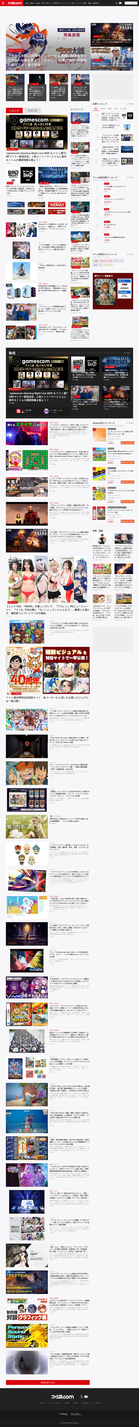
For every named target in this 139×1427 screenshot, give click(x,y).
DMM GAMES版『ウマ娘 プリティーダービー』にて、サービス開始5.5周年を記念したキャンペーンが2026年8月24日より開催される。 (69, 719)
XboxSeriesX (108, 265)
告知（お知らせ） (12, 149)
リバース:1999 (56, 816)
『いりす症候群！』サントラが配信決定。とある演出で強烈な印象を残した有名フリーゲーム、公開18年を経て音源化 (52, 247)
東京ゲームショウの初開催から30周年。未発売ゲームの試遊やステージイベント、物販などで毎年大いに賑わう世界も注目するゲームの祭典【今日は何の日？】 (69, 1034)
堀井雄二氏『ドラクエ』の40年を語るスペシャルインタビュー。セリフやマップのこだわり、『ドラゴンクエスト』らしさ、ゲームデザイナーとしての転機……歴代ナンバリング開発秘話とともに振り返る (102, 551)
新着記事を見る (48, 1382)
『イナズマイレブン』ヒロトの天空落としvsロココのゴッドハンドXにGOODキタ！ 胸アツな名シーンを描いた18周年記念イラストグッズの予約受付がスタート (69, 874)
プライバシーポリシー (55, 1403)
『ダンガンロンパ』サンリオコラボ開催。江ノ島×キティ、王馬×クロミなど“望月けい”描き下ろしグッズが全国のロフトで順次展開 (69, 1222)
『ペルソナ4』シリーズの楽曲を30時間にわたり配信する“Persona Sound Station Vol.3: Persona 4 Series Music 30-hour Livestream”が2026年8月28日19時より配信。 (69, 1335)
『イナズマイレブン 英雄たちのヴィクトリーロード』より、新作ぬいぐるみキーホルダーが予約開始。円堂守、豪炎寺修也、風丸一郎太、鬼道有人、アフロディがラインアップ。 (69, 853)
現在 (95, 108)
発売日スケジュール (59, 3)
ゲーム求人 (71, 3)
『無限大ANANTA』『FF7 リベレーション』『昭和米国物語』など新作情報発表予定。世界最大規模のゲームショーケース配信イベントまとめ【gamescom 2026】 (53, 191)
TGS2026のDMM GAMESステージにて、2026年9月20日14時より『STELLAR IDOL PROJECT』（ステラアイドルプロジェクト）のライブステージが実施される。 (69, 987)
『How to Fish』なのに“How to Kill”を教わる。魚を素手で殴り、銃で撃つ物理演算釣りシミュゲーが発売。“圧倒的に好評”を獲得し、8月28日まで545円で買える (69, 1088)
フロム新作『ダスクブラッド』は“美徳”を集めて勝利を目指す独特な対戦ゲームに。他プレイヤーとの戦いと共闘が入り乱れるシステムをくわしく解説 (58, 91)
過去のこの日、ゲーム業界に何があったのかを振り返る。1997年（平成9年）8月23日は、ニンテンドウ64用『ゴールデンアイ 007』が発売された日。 (69, 487)
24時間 (103, 108)
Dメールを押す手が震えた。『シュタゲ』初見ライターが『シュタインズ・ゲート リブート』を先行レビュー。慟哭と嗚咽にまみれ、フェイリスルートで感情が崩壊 (80, 161)
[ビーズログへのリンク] (76, 1414)
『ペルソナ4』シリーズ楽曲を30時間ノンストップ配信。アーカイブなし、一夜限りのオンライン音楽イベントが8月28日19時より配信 (69, 1329)
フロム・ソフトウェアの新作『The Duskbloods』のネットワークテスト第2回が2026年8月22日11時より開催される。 (69, 933)
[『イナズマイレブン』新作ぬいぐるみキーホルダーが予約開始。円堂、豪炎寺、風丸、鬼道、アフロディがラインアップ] (27, 853)
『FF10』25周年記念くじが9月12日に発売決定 (52, 266)
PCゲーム (49, 3)
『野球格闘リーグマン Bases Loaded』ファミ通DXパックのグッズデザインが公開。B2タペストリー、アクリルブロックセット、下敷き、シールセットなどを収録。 (69, 1067)
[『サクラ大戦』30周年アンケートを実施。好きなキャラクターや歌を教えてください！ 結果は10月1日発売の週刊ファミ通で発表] (48, 47)
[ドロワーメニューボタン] (3, 3)
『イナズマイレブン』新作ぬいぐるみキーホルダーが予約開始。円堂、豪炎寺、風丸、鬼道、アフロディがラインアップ (69, 847)
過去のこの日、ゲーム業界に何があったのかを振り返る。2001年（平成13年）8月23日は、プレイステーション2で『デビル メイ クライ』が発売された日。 (69, 513)
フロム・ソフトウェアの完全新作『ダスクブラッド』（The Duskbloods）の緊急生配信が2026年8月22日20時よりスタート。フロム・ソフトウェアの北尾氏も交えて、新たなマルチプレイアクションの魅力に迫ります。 (69, 1282)
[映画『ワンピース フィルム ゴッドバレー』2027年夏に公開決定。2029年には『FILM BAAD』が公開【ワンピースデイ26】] (20, 175)
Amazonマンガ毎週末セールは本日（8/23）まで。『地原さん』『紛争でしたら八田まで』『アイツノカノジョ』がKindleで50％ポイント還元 (52, 226)
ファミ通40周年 (16, 693)
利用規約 (67, 1403)
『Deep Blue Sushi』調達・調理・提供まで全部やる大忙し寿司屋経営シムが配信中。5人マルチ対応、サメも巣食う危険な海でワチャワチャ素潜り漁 (69, 1115)
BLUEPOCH (52, 823)
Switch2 (32, 3)
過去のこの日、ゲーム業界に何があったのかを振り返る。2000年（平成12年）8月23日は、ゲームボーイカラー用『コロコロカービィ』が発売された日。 (69, 460)
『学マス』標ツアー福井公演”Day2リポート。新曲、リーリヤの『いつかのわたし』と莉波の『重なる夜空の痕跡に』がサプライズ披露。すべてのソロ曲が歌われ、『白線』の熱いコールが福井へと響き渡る (69, 1195)
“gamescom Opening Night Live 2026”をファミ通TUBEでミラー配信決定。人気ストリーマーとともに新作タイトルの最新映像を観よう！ (36, 156)
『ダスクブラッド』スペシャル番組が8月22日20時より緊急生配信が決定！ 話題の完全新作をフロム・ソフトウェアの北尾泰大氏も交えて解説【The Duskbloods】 (15, 91)
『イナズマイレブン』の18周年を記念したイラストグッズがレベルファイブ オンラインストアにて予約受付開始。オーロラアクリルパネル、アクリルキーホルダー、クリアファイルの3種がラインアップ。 (69, 880)
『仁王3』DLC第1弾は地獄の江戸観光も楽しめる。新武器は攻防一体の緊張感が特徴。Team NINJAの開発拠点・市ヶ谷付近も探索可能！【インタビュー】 (80, 220)
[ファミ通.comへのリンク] (15, 3)
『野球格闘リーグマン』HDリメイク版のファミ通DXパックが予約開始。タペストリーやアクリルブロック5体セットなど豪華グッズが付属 (69, 1061)
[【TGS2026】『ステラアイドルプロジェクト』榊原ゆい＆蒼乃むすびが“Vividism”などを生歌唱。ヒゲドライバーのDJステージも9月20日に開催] (27, 987)
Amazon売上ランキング (104, 423)
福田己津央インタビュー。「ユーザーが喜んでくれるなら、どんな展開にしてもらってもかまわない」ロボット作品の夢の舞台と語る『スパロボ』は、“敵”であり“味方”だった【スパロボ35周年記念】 (111, 64)
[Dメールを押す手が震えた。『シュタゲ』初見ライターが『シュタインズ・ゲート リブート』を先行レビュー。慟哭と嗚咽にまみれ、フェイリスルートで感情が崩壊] (80, 147)
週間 (109, 108)
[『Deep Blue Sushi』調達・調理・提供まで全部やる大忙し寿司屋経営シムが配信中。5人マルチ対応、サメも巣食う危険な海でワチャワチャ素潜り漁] (27, 1121)
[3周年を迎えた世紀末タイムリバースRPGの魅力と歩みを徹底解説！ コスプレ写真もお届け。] (27, 826)
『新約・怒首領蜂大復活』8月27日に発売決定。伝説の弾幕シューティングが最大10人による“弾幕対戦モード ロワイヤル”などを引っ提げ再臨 (69, 1142)
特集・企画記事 (93, 3)
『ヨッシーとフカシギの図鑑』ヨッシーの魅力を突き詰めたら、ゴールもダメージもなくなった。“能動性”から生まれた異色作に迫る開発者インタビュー (80, 275)
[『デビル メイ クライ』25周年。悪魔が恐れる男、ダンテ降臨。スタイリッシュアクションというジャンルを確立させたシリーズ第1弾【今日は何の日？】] (27, 514)
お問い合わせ (42, 1403)
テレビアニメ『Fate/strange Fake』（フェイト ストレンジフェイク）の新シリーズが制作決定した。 (69, 960)
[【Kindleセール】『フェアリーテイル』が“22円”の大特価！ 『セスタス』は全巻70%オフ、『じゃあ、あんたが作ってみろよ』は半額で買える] (102, 599)
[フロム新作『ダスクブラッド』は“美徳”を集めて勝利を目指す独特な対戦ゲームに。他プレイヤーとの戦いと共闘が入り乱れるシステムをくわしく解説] (58, 79)
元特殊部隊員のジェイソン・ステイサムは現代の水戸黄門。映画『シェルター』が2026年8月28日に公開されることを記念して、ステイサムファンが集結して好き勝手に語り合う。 (69, 433)
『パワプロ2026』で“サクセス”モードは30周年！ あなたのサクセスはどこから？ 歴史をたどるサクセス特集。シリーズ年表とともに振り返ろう (80, 334)
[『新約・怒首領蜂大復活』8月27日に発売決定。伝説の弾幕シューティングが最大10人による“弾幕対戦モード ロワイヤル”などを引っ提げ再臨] (27, 1148)
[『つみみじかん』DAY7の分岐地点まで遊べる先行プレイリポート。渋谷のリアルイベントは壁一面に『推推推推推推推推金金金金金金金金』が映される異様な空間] (27, 1175)
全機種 (96, 261)
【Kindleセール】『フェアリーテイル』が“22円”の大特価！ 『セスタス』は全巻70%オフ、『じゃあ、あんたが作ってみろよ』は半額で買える (102, 611)
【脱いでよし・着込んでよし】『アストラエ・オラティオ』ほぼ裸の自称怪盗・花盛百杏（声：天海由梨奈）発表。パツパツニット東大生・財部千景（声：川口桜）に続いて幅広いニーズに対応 (69, 1249)
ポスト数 (123, 108)
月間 (115, 108)
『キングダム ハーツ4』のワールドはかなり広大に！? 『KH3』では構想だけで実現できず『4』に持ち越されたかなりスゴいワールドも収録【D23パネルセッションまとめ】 (123, 582)
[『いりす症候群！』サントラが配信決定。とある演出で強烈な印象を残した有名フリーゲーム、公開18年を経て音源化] (21, 250)
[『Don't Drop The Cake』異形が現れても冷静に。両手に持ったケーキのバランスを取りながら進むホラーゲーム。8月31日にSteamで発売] (27, 746)
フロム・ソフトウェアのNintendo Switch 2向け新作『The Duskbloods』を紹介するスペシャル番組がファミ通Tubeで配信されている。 (69, 540)
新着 (26, 3)
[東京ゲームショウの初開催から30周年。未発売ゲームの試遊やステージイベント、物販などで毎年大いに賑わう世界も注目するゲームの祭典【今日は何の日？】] (27, 1041)
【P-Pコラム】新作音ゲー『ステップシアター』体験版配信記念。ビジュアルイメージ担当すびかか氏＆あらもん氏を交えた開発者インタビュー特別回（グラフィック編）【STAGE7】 (69, 1302)
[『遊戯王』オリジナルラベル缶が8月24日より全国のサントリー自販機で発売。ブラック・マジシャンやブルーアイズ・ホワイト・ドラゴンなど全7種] (127, 161)
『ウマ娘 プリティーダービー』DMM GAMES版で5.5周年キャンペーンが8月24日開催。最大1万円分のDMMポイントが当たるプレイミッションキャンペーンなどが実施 (69, 713)
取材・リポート (12, 602)
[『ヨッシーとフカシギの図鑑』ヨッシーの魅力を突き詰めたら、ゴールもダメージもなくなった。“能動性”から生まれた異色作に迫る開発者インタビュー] (80, 262)
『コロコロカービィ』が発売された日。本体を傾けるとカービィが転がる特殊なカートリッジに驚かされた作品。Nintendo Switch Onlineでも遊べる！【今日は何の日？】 (69, 454)
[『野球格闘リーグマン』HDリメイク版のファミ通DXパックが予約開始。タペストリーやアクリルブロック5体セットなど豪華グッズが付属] (27, 1068)
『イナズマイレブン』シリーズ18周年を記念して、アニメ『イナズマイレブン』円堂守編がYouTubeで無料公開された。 (69, 772)
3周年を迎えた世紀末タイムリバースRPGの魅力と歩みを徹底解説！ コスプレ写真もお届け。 (68, 820)
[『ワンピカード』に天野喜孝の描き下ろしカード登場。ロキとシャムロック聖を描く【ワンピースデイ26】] (21, 312)
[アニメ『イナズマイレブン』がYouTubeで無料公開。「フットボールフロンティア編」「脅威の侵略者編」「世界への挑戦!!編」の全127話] (27, 773)
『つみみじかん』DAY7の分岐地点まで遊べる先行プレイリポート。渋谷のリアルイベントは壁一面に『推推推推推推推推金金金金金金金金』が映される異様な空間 (69, 1168)
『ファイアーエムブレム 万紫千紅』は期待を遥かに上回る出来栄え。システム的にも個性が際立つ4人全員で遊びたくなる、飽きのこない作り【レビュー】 (123, 551)
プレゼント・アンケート (16, 51)
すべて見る (130, 104)
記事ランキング (100, 104)
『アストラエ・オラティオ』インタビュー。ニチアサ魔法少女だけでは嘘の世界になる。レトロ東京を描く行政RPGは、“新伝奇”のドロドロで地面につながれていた (80, 131)
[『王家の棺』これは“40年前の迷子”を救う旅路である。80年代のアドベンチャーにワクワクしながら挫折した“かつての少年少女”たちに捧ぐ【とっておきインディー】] (27, 907)
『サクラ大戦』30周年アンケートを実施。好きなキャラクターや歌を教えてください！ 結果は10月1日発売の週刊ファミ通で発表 (47, 60)
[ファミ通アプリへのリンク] (63, 1414)
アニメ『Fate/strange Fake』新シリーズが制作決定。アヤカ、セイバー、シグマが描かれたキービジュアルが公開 (69, 954)
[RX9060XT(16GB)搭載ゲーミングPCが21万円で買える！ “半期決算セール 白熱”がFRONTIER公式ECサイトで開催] (21, 291)
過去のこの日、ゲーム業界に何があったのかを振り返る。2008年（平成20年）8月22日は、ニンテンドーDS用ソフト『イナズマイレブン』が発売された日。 (69, 1014)
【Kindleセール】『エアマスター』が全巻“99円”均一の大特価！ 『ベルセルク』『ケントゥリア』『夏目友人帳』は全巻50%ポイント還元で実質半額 (52, 329)
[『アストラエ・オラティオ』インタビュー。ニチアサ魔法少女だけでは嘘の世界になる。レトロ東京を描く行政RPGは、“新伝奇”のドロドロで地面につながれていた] (80, 117)
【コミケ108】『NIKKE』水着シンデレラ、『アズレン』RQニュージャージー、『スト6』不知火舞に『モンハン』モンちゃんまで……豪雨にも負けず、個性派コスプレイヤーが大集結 (48, 610)
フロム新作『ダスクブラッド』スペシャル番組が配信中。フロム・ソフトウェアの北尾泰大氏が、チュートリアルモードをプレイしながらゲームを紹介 (111, 41)
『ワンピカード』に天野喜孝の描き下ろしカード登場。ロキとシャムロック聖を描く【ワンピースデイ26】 (52, 308)
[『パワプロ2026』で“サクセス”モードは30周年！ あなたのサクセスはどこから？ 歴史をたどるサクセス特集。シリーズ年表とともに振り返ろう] (80, 321)
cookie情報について (86, 1403)
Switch (38, 3)
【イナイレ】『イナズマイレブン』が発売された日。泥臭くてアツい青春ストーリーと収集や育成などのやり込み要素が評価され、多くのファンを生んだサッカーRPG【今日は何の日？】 (69, 1008)
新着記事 (33, 110)
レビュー (55, 84)
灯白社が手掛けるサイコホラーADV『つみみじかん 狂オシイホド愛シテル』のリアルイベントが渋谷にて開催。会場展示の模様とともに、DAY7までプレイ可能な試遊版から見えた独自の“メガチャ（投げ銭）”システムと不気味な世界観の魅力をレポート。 (69, 1175)
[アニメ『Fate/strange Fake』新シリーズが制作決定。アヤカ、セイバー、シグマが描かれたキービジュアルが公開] (27, 960)
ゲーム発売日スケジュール (105, 254)
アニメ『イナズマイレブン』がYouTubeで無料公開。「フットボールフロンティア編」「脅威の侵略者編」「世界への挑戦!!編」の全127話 (69, 766)
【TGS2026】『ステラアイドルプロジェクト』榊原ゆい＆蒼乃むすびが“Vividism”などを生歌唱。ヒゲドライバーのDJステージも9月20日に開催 (69, 981)
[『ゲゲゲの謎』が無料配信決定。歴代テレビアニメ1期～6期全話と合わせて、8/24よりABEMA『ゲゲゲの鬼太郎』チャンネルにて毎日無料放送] (27, 1362)
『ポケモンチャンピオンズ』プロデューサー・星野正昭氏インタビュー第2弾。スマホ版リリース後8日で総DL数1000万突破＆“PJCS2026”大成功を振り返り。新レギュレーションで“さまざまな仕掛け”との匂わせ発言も (80, 91)
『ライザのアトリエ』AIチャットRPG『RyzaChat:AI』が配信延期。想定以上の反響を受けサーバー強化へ (80, 248)
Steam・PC (97, 265)
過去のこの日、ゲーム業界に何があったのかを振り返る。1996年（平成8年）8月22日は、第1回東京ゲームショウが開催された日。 (69, 1040)
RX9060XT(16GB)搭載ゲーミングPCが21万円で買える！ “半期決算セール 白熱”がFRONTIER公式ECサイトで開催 (52, 288)
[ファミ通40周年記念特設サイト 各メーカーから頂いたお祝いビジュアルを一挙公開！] (48, 670)
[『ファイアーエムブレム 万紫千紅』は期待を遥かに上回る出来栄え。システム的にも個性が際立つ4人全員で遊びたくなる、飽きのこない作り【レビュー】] (123, 539)
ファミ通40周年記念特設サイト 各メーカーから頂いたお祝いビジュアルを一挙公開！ (47, 699)
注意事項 (75, 1403)
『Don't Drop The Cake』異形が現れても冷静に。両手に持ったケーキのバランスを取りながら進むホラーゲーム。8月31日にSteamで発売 (69, 740)
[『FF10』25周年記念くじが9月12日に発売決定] (21, 270)
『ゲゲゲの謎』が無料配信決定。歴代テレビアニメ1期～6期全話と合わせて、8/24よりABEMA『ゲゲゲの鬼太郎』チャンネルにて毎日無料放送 (69, 1356)
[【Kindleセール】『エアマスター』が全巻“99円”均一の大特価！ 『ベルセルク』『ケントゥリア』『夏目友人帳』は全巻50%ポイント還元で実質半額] (21, 332)
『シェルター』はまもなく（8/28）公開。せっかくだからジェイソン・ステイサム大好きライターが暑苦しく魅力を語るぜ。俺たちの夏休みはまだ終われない (69, 427)
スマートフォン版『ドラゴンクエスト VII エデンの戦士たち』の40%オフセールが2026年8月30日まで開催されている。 (69, 631)
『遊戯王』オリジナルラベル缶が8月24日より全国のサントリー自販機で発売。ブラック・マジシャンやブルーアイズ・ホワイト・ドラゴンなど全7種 (111, 162)
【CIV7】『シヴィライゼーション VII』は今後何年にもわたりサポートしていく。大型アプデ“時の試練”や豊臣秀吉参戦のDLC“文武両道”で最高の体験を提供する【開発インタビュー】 (80, 190)
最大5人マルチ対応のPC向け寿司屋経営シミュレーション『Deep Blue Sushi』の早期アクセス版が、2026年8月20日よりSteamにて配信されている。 (69, 1121)
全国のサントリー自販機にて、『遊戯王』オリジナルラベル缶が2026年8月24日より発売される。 (69, 799)
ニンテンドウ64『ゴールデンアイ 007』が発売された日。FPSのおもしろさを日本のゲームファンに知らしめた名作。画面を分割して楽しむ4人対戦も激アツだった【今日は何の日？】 (69, 480)
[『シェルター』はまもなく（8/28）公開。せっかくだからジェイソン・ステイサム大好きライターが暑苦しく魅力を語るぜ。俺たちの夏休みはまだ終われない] (27, 433)
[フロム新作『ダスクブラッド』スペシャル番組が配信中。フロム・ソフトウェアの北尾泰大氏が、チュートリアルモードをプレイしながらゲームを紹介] (112, 35)
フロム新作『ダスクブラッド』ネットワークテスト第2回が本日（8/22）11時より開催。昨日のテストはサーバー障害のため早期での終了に (69, 927)
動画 (84, 3)
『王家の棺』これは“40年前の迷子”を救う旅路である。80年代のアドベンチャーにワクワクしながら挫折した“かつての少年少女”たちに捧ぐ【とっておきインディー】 (69, 900)
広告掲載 (97, 1403)
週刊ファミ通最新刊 (103, 276)
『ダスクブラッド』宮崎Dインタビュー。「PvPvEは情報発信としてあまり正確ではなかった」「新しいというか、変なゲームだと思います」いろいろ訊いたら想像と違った (36, 91)
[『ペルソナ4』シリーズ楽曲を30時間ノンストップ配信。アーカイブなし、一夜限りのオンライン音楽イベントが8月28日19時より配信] (27, 1336)
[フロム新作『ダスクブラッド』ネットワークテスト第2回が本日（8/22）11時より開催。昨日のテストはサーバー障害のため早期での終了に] (27, 934)
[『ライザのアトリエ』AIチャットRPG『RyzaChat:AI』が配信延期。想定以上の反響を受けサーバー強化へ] (80, 236)
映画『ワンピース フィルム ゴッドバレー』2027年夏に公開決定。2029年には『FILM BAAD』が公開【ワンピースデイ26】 (20, 189)
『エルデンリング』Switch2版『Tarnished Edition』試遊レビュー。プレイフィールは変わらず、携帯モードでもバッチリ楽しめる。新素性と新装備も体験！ (80, 305)
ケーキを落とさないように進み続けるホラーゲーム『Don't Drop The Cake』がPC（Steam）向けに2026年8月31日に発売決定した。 (69, 746)
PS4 (121, 261)
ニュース (79, 3)
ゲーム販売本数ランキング (105, 177)
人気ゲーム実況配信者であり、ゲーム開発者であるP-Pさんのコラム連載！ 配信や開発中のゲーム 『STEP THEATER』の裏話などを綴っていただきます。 (69, 1309)
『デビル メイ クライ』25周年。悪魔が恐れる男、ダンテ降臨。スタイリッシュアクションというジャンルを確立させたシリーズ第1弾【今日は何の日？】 (69, 507)
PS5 (43, 3)
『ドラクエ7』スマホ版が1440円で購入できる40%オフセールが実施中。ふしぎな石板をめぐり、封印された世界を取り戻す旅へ (69, 625)
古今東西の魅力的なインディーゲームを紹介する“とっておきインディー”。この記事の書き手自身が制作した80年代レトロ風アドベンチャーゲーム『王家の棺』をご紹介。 (69, 907)
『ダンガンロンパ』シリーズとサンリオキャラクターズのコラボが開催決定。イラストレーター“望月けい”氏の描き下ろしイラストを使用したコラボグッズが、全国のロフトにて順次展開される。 (69, 1228)
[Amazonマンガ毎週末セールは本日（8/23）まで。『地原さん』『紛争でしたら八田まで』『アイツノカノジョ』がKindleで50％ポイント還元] (21, 229)
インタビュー (97, 60)
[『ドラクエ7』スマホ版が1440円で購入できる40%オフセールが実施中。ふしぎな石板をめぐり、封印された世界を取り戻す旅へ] (27, 632)
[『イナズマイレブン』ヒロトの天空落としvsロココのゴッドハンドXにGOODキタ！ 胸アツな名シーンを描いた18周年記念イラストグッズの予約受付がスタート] (27, 880)
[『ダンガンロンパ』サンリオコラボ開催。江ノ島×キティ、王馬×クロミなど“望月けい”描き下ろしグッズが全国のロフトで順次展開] (27, 1228)
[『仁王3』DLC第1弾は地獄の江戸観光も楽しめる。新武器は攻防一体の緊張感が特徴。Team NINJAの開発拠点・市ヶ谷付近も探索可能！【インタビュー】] (80, 207)
